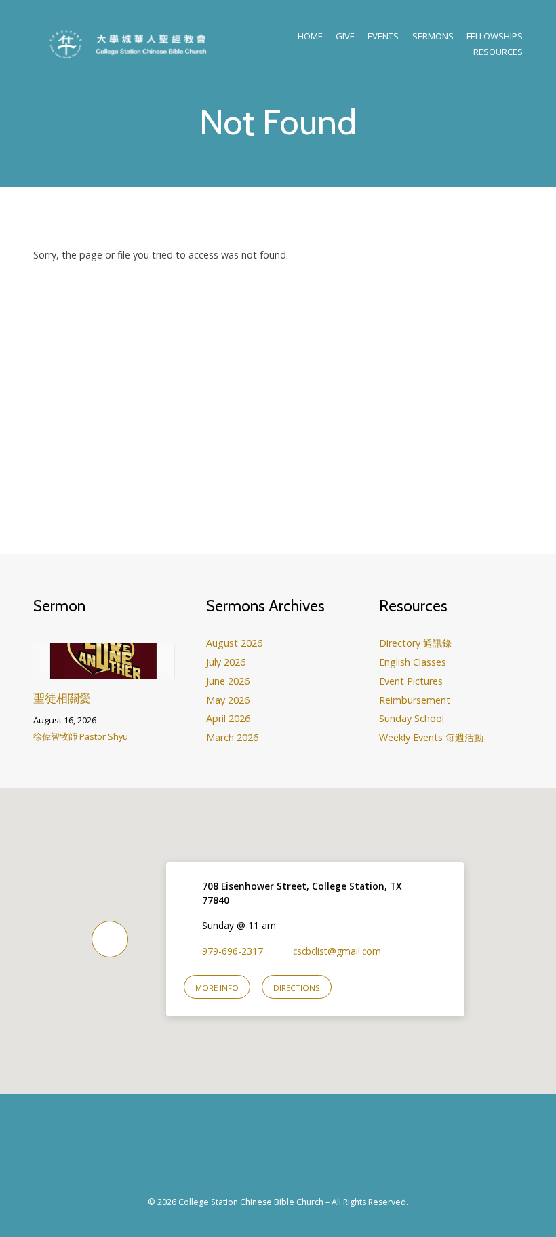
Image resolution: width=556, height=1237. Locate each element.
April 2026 (228, 718)
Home (310, 36)
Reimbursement (414, 699)
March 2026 (232, 737)
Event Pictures (411, 680)
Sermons (433, 36)
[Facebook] (263, 1152)
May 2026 (228, 699)
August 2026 (234, 642)
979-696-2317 (232, 951)
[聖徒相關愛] (104, 670)
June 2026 (228, 680)
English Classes (412, 661)
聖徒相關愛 (62, 698)
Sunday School (411, 718)
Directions (296, 988)
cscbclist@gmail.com (337, 951)
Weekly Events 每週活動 (431, 737)
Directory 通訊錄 (415, 642)
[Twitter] (293, 1152)
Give (345, 36)
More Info (217, 988)
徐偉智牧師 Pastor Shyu (80, 736)
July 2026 (225, 661)
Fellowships (494, 36)
